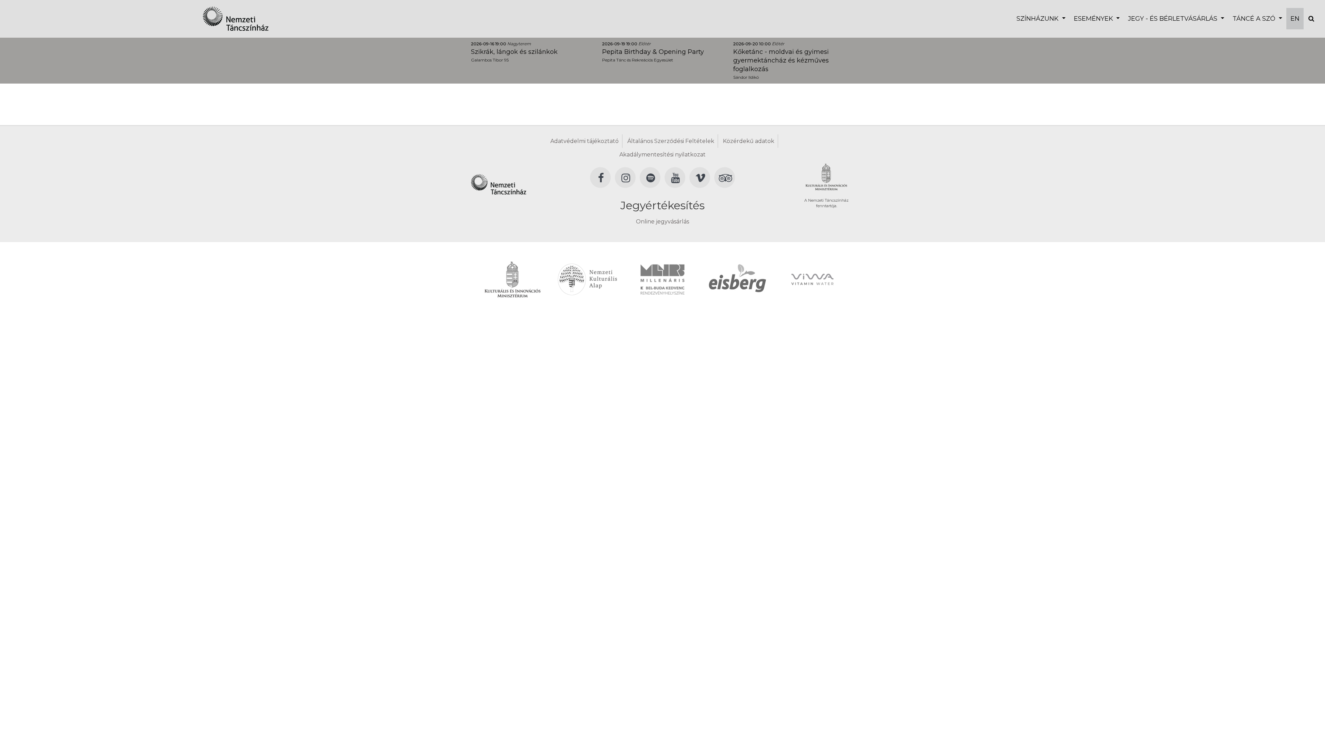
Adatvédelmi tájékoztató (584, 141)
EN (1294, 18)
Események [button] (1094, 18)
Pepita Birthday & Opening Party (653, 52)
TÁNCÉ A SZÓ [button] (1255, 18)
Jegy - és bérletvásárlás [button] (1173, 18)
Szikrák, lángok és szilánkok (514, 52)
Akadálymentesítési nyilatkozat (662, 154)
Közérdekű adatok (748, 141)
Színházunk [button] (1038, 18)
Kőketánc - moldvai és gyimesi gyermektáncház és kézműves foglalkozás (781, 60)
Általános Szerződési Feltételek (670, 141)
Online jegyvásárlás (662, 221)
